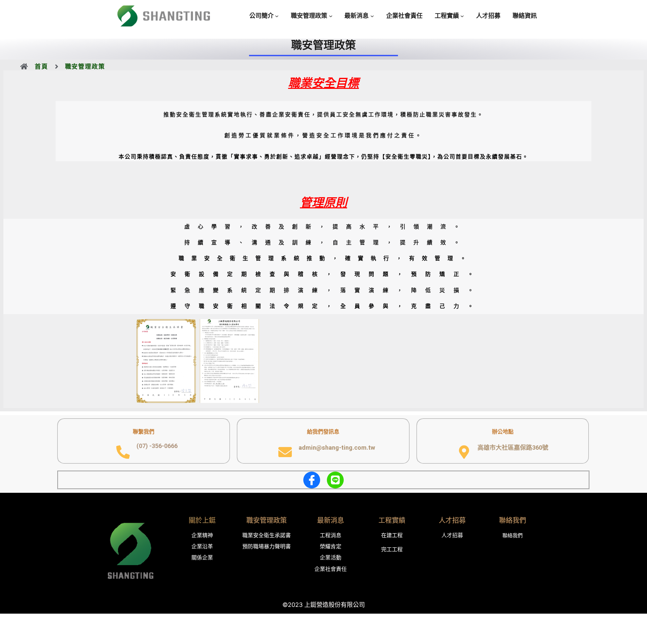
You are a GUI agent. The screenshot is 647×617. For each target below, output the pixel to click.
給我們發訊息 (323, 431)
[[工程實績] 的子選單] (462, 16)
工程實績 (391, 520)
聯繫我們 (143, 431)
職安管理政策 (266, 520)
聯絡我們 (512, 520)
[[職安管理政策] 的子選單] (331, 16)
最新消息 (330, 520)
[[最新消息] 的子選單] (372, 16)
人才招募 (452, 520)
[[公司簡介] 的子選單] (277, 16)
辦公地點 (503, 431)
